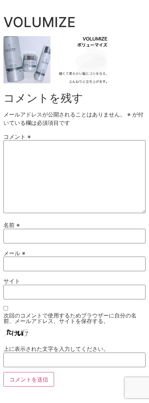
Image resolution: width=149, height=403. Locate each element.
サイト (11, 281)
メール (14, 253)
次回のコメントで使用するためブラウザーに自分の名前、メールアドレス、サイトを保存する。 (70, 318)
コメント (17, 136)
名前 (11, 225)
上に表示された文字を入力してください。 (56, 349)
